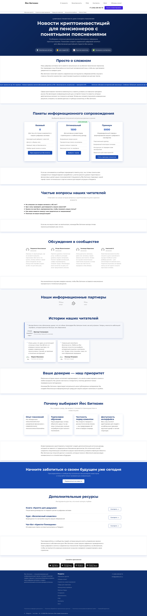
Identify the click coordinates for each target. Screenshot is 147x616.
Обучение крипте (28, 12)
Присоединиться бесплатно (40, 153)
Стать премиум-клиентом (107, 157)
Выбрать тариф (73, 153)
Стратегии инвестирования (42, 12)
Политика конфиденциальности (33, 608)
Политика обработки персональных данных (57, 608)
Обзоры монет (116, 3)
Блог (105, 3)
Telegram (28, 613)
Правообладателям (103, 608)
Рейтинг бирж (82, 12)
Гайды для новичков (57, 12)
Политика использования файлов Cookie (84, 608)
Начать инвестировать (113, 8)
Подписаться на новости (73, 481)
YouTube (35, 613)
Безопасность (77, 3)
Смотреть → (115, 509)
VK (39, 613)
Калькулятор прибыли (71, 12)
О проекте (64, 3)
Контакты (96, 3)
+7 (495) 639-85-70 (96, 8)
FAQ (87, 3)
